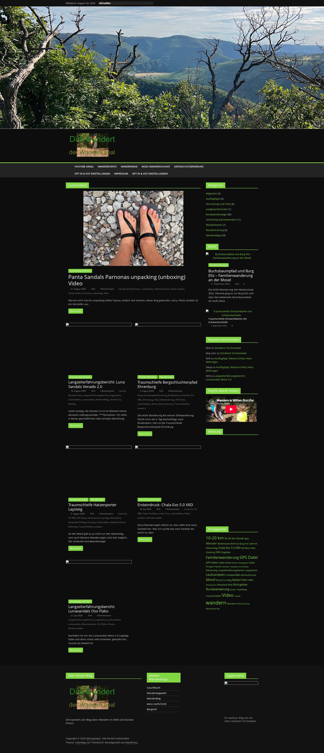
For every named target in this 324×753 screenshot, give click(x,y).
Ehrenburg (148, 399)
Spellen (233, 589)
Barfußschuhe (133, 288)
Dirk (93, 288)
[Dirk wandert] (69, 170)
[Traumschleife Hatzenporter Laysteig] (99, 447)
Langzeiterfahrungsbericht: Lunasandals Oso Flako (91, 608)
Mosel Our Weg (223, 580)
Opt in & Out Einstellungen (92, 173)
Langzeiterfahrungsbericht (95, 395)
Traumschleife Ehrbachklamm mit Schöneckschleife (227, 320)
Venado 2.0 (115, 399)
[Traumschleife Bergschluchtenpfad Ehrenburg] (168, 325)
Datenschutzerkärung (189, 166)
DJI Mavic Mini (248, 547)
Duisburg (210, 552)
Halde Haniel (224, 562)
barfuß (122, 288)
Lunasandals (88, 399)
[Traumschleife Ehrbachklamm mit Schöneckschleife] (231, 311)
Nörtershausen (166, 403)
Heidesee (234, 567)
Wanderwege (129, 166)
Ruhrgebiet (240, 584)
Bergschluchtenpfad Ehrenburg (152, 395)
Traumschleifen (181, 403)
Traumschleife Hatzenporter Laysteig (92, 507)
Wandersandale (154, 517)
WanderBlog (154, 698)
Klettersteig (211, 570)
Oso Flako (101, 624)
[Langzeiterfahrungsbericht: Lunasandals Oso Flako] (99, 562)
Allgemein (211, 193)
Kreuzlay (91, 522)
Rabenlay (72, 526)
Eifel (156, 399)
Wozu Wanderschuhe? (156, 166)
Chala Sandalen (150, 513)
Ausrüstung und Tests (80, 270)
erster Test (164, 513)
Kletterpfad (115, 517)
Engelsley (226, 552)
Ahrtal (239, 538)
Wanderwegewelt (156, 693)
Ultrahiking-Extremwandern (221, 219)
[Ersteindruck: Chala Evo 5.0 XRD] (168, 447)
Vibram (111, 624)
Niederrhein (239, 580)
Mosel (154, 403)
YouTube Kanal (84, 166)
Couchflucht (153, 687)
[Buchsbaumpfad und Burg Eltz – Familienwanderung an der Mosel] (232, 254)
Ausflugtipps (213, 198)
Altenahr (211, 543)
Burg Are (243, 543)
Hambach (225, 567)
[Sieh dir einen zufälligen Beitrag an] (254, 170)
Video (106, 293)
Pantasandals (74, 293)
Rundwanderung (217, 589)
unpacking (97, 293)
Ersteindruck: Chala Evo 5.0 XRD (165, 504)
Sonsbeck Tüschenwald (227, 348)
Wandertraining (215, 230)
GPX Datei (212, 562)
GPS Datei (180, 399)
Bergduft (152, 709)
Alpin (246, 538)
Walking (72, 403)
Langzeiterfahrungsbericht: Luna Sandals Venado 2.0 (96, 384)
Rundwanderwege (147, 376)
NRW (250, 580)
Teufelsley (242, 589)
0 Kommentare (107, 288)
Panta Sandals (177, 288)
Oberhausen (211, 585)
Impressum (121, 173)
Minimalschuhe (162, 288)
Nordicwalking (102, 399)
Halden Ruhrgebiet (240, 563)
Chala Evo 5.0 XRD (229, 548)
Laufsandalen (147, 288)
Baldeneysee (224, 543)
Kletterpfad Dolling (77, 522)
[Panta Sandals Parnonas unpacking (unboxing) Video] (133, 193)
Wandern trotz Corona (238, 603)
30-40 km (230, 538)
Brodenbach (174, 395)
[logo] (91, 683)
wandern (142, 408)
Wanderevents (107, 166)
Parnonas (86, 293)
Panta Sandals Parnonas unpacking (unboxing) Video (126, 280)
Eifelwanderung (166, 399)
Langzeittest (115, 395)
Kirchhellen (244, 567)
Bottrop (235, 543)
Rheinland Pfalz (225, 584)
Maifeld (114, 522)
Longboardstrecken (217, 209)
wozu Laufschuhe (157, 703)
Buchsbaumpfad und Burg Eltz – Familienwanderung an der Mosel (231, 275)
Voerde (237, 596)
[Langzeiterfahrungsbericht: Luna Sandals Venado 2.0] (99, 325)
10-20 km (215, 538)
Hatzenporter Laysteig (98, 517)
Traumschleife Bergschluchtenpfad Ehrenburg (167, 384)
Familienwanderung (222, 557)
